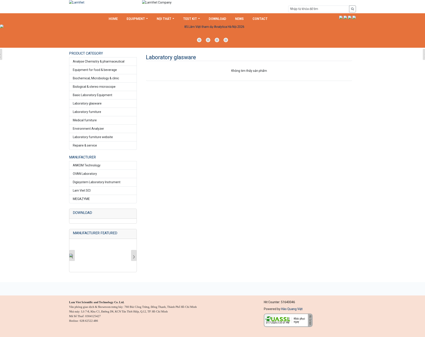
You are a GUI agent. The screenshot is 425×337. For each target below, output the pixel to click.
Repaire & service (85, 145)
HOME (113, 19)
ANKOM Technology (86, 165)
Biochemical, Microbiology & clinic (96, 78)
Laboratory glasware (87, 103)
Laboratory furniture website (93, 137)
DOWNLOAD (217, 19)
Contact (260, 19)
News (239, 19)
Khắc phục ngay (299, 320)
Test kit (190, 19)
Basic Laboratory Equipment (92, 95)
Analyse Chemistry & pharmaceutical (98, 61)
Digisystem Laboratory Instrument (96, 182)
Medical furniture (85, 120)
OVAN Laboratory (85, 173)
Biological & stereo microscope (94, 86)
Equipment (136, 19)
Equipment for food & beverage (95, 70)
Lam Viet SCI (82, 190)
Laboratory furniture (87, 112)
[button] (341, 17)
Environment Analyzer (88, 128)
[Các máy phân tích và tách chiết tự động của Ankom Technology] (212, 36)
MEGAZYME (81, 199)
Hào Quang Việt (292, 309)
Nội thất (164, 19)
